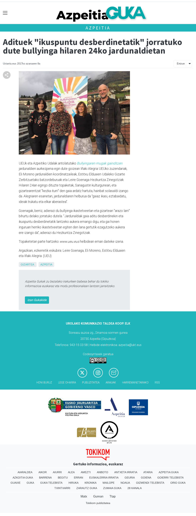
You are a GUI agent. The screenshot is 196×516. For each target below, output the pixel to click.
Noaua (125, 482)
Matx (84, 496)
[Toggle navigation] (5, 13)
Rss (157, 382)
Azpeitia (98, 28)
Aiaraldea (25, 472)
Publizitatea (91, 382)
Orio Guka (177, 482)
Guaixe (15, 482)
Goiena (146, 477)
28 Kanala (134, 488)
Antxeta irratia (125, 472)
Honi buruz (44, 382)
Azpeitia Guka (169, 472)
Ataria (148, 472)
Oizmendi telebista (150, 482)
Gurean (98, 496)
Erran (78, 477)
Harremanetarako (135, 382)
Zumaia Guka (112, 488)
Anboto (102, 472)
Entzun (181, 63)
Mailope (108, 482)
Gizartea (27, 264)
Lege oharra (67, 382)
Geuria (130, 477)
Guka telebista (51, 482)
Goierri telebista (170, 477)
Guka (30, 482)
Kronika (90, 482)
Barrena (45, 477)
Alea (71, 472)
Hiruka (73, 482)
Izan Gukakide (37, 300)
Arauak (111, 382)
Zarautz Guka (86, 488)
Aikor (42, 472)
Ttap (112, 496)
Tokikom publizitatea (98, 503)
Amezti (86, 472)
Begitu (63, 477)
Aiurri (57, 472)
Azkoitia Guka (23, 477)
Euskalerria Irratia (103, 477)
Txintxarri (62, 488)
